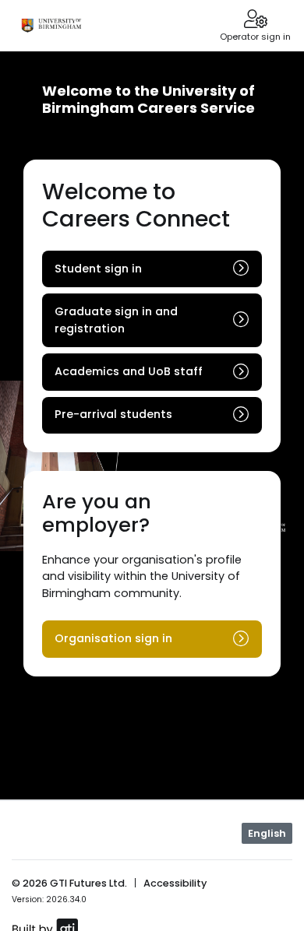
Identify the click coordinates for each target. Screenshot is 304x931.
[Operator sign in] (255, 20)
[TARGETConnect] (51, 25)
